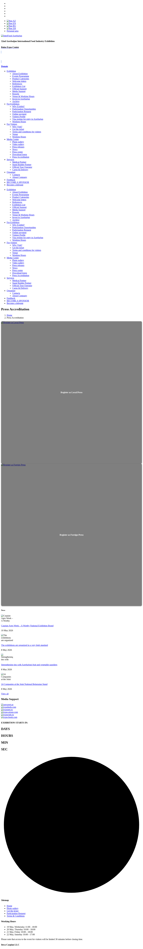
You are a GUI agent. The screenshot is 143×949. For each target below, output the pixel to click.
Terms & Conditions (16, 916)
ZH (14, 28)
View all (5, 694)
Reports (15, 94)
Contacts (16, 174)
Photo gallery (18, 142)
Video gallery (18, 144)
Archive (15, 101)
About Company (19, 177)
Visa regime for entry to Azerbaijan (27, 119)
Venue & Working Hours (23, 96)
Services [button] (10, 278)
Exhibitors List (18, 86)
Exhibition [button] (11, 189)
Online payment (19, 114)
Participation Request (21, 111)
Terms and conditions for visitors (26, 132)
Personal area (12, 31)
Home (9, 906)
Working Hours (19, 121)
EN (14, 23)
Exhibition (11, 71)
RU (14, 26)
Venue (15, 134)
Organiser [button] (11, 290)
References (17, 84)
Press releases (18, 147)
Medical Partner (19, 162)
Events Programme (20, 76)
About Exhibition (20, 73)
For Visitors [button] (12, 242)
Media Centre (13, 139)
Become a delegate (15, 303)
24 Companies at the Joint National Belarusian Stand (24, 684)
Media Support (18, 91)
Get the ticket (18, 129)
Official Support (19, 89)
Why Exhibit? (18, 106)
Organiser (11, 172)
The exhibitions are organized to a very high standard (24, 645)
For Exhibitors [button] (13, 222)
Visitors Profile (18, 116)
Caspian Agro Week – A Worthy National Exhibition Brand (27, 625)
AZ (14, 21)
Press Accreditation (20, 157)
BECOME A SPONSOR (18, 301)
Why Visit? (17, 126)
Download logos (19, 154)
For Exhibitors (13, 104)
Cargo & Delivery (20, 169)
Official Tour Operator (22, 167)
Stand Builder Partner (21, 164)
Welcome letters (19, 81)
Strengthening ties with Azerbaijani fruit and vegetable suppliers (29, 664)
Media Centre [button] (13, 258)
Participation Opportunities (24, 109)
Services (10, 159)
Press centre (17, 152)
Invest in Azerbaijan (21, 99)
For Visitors (12, 124)
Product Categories (20, 78)
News (14, 149)
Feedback (11, 180)
